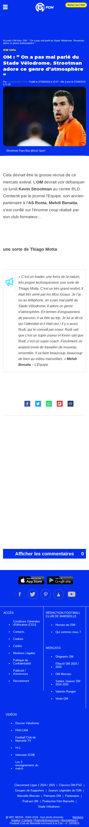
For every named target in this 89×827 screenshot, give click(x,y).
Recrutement (21, 681)
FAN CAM (21, 730)
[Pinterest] (46, 598)
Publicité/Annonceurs (46, 820)
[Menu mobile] (6, 7)
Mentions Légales (24, 653)
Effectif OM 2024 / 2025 (67, 665)
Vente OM (62, 698)
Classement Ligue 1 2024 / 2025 (34, 785)
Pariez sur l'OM (76, 5)
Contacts (18, 631)
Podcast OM (30, 801)
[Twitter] (33, 598)
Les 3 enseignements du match (26, 765)
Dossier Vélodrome (27, 723)
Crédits (17, 646)
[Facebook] (20, 598)
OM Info (17, 40)
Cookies (18, 639)
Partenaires (72, 795)
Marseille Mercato (28, 795)
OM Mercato (63, 674)
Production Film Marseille (58, 801)
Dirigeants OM (64, 656)
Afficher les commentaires (49, 553)
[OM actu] (44, 5)
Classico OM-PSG (70, 785)
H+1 (18, 747)
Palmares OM (52, 795)
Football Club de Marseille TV (25, 739)
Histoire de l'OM (65, 625)
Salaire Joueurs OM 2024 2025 (68, 683)
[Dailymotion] (59, 598)
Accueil (7, 40)
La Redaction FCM (17, 81)
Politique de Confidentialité (22, 662)
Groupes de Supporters (29, 790)
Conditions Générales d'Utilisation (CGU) (26, 623)
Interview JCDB (25, 755)
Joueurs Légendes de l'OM (64, 790)
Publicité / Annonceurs (20, 672)
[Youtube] (72, 598)
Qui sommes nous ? (68, 632)
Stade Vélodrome (49, 806)
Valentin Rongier (66, 691)
